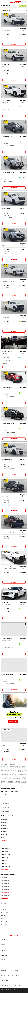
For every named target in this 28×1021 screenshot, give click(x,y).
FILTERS (6, 5)
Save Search (23, 5)
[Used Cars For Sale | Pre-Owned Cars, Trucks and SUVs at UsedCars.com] (15, 2)
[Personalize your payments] (25, 30)
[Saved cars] (25, 2)
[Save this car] (25, 14)
